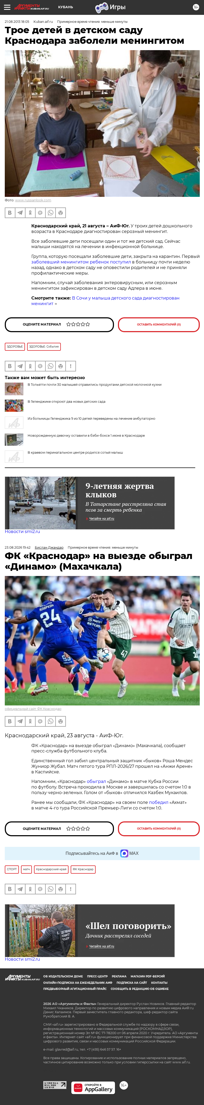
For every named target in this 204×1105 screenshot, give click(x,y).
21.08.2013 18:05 (17, 22)
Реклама (119, 976)
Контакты (159, 983)
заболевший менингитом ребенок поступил (81, 262)
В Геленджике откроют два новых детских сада (66, 402)
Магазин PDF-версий (148, 976)
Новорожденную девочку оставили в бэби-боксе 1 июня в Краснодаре (86, 435)
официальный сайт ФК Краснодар (33, 709)
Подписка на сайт (132, 983)
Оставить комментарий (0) (159, 324)
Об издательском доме (63, 976)
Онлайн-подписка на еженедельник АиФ (77, 983)
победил (158, 802)
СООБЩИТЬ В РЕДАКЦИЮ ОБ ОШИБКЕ (140, 989)
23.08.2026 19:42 (18, 547)
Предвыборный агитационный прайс (75, 989)
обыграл (96, 781)
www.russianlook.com (33, 200)
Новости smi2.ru (22, 531)
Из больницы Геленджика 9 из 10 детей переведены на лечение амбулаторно (91, 419)
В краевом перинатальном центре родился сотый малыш (75, 452)
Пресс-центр (97, 976)
